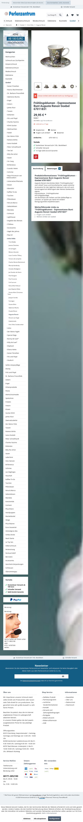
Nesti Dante (10, 538)
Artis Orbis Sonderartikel (15, 324)
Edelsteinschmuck (12, 68)
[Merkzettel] (72, 15)
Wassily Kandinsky (14, 265)
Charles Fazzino (13, 122)
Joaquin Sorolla (13, 298)
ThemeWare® (63, 797)
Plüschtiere (10, 509)
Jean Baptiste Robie (14, 289)
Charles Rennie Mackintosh (16, 262)
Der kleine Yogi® (13, 332)
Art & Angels (12, 249)
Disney (8, 369)
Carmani (9, 505)
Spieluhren (10, 398)
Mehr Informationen (49, 813)
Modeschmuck (11, 71)
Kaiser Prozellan (13, 86)
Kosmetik (9, 79)
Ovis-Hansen (10, 461)
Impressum (70, 705)
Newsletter (70, 697)
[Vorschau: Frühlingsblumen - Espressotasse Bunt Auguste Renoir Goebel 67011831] (38, 86)
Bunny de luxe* (13, 339)
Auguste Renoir (13, 314)
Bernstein (9, 557)
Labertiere (9, 457)
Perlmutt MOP (11, 553)
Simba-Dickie (10, 535)
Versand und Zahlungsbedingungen (51, 711)
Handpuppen (10, 513)
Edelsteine (9, 75)
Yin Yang (10, 161)
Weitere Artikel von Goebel (46, 217)
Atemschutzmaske (12, 394)
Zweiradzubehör (11, 420)
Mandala (10, 210)
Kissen (8, 409)
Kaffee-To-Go (12, 192)
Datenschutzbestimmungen (32, 681)
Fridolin (8, 402)
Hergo (8, 520)
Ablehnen (26, 819)
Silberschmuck (11, 546)
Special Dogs (12, 335)
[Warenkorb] (77, 15)
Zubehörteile (12, 321)
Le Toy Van (9, 542)
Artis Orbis (11, 238)
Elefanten (10, 115)
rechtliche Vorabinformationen (50, 703)
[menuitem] (77, 15)
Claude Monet (12, 311)
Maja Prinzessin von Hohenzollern (14, 177)
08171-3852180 (10, 776)
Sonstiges (11, 301)
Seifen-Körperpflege (13, 365)
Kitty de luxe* (12, 342)
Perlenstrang (10, 549)
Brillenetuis (11, 165)
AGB (44, 723)
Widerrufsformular (50, 720)
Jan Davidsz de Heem (14, 272)
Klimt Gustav (12, 125)
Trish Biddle (12, 242)
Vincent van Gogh (13, 318)
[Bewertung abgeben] (55, 112)
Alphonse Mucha (13, 308)
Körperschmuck (11, 64)
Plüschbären (10, 524)
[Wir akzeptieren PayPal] (15, 599)
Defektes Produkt (49, 697)
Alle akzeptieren (40, 819)
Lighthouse (11, 217)
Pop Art (10, 235)
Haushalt (9, 476)
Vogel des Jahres (13, 231)
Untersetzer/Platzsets (15, 181)
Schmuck (10, 213)
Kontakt (46, 707)
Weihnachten (10, 57)
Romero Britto (12, 140)
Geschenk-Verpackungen (14, 564)
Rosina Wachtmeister (15, 90)
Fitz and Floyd (12, 357)
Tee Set (10, 150)
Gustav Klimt (12, 304)
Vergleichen (39, 130)
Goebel (8, 82)
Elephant (10, 346)
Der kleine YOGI (13, 136)
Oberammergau (11, 572)
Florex (8, 391)
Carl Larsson (12, 282)
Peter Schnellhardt (14, 147)
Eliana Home (11, 349)
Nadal (9, 133)
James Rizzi (11, 108)
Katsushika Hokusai (14, 286)
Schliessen (9, 568)
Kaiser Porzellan (13, 353)
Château (10, 224)
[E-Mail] (36, 156)
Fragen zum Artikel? (42, 133)
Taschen (10, 196)
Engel (9, 100)
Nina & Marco (12, 203)
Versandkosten (36, 795)
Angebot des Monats (14, 221)
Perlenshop (5, 3)
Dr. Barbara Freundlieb (15, 93)
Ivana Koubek (12, 143)
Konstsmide (10, 501)
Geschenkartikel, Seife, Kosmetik (58, 3)
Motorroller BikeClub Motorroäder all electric (28, 3)
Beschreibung (38, 169)
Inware (8, 406)
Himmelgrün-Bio (11, 531)
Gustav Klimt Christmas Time (15, 293)
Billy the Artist (12, 154)
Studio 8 (10, 360)
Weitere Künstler (13, 252)
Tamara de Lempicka (14, 259)
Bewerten (60, 133)
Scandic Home (12, 168)
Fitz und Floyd (12, 118)
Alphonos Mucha (13, 97)
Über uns (69, 700)
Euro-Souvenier (11, 527)
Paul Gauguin (12, 276)
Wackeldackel (10, 516)
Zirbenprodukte (11, 387)
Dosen (9, 185)
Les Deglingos (10, 472)
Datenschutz (70, 702)
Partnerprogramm (49, 700)
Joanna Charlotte (13, 245)
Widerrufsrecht (48, 718)
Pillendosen (11, 199)
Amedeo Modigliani (14, 269)
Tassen (9, 111)
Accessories (10, 560)
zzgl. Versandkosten (46, 121)
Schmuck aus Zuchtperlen (15, 60)
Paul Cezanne (12, 279)
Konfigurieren (54, 819)
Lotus (9, 328)
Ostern (9, 104)
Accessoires (11, 228)
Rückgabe (46, 715)
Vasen (9, 158)
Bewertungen (53, 169)
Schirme (10, 172)
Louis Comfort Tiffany (15, 255)
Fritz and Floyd (11, 372)
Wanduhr (10, 188)
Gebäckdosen (12, 206)
